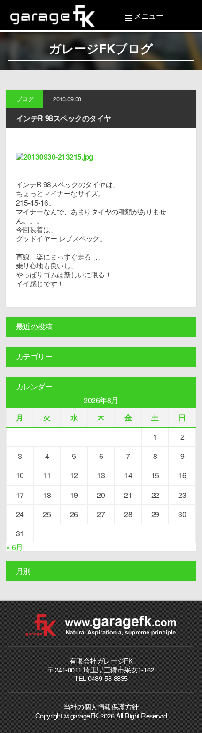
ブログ (25, 98)
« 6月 (14, 547)
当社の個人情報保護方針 (101, 706)
